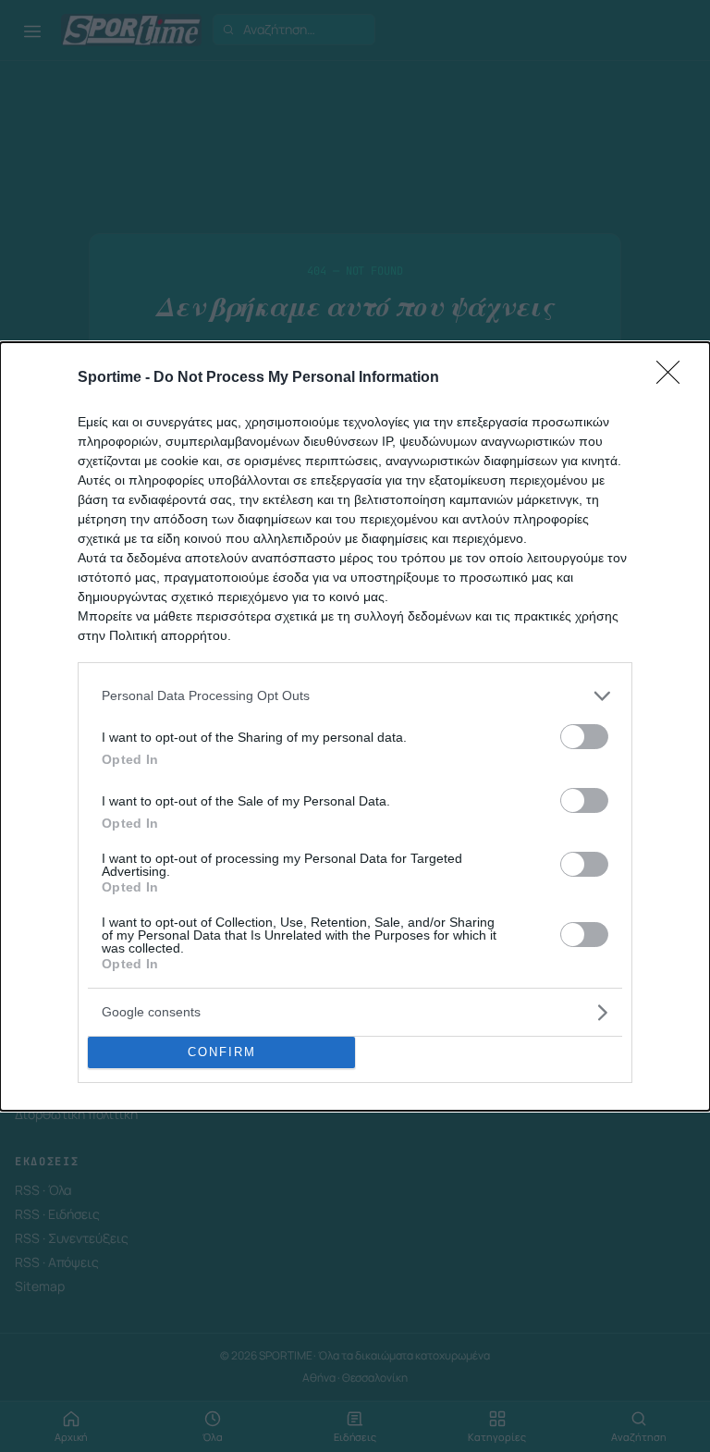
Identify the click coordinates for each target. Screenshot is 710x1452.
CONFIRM (222, 1052)
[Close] (674, 378)
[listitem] (355, 696)
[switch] (584, 736)
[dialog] (355, 726)
